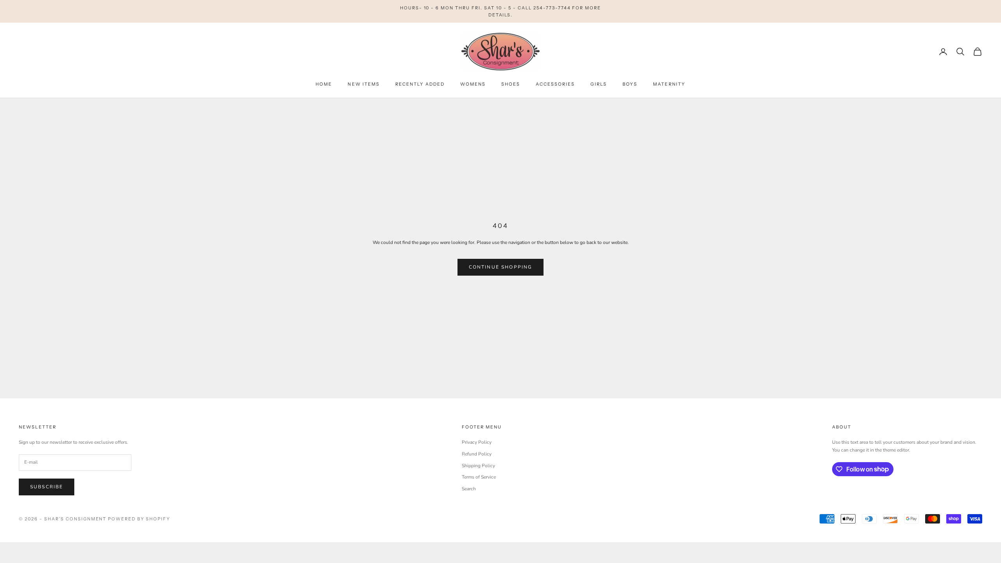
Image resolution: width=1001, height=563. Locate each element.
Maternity (669, 84)
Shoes (510, 84)
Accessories (555, 84)
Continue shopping (501, 267)
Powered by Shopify (139, 519)
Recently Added (420, 84)
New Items (363, 84)
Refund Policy (477, 454)
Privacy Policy (477, 442)
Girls (598, 84)
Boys (629, 84)
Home (324, 84)
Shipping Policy (478, 466)
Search (469, 489)
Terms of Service (479, 477)
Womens (473, 84)
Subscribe (46, 487)
